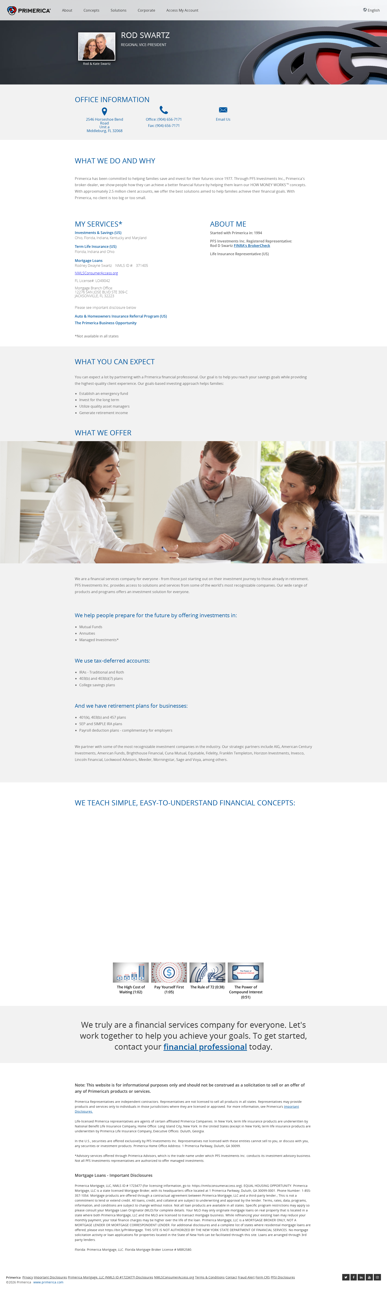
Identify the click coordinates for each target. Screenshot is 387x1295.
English (373, 10)
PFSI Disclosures (283, 1277)
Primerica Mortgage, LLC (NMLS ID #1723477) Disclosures (110, 1277)
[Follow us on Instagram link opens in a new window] (377, 1277)
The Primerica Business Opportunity (106, 322)
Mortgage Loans (89, 260)
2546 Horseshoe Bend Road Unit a (104, 125)
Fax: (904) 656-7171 (164, 125)
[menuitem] (67, 11)
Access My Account (182, 10)
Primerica (29, 11)
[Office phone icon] (164, 112)
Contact (231, 1277)
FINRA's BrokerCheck (252, 245)
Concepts (91, 10)
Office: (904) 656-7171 (164, 119)
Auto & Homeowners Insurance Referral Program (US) (121, 316)
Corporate (146, 10)
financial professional (205, 1046)
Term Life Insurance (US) (95, 246)
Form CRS (263, 1277)
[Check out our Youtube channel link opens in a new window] (369, 1277)
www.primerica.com (48, 1282)
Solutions (119, 10)
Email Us (223, 119)
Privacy (27, 1277)
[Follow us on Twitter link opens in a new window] (346, 1277)
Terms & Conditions (210, 1277)
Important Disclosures (50, 1277)
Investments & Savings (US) (98, 232)
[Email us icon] (223, 112)
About (67, 10)
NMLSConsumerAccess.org (96, 273)
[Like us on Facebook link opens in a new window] (353, 1277)
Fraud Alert (246, 1277)
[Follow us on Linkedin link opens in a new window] (361, 1277)
